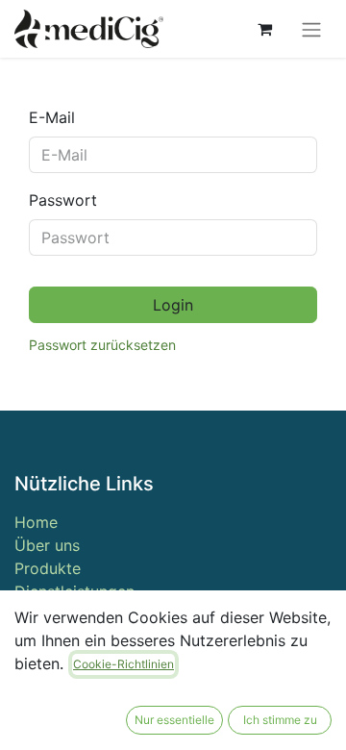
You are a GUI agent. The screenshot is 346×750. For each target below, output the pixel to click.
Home (36, 522)
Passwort (63, 200)
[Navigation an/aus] (311, 29)
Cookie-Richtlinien (123, 664)
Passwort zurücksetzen (102, 345)
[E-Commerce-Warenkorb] (264, 29)
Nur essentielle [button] (174, 719)
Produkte (47, 568)
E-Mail (52, 117)
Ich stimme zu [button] (280, 719)
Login (173, 304)
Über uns (47, 545)
